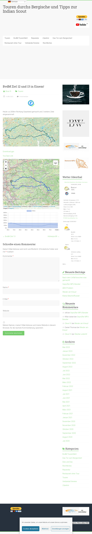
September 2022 (69, 363)
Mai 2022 (66, 378)
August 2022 (67, 367)
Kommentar (8, 256)
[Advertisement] (46, 62)
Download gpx (8, 151)
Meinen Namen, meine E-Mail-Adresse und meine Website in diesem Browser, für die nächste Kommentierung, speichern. (29, 326)
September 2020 (69, 433)
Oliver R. (8, 91)
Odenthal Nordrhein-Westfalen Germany (75, 182)
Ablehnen (45, 529)
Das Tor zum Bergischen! (62, 38)
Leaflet (5, 206)
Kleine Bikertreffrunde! (71, 296)
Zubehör (46, 38)
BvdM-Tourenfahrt (21, 38)
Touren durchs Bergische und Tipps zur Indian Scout (40, 9)
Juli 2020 (66, 441)
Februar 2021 (67, 414)
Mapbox (11, 208)
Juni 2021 (66, 398)
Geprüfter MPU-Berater (71, 284)
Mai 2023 (66, 347)
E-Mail (6, 299)
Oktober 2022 (67, 359)
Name (6, 287)
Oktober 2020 (67, 429)
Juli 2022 (66, 371)
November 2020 (68, 425)
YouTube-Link (8, 156)
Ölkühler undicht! (80, 334)
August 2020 (67, 437)
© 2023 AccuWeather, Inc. (71, 218)
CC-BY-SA (52, 206)
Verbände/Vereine (32, 43)
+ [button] (6, 161)
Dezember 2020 (68, 421)
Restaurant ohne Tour (13, 43)
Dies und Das (67, 462)
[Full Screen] (6, 168)
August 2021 (67, 390)
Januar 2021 (67, 417)
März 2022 (66, 382)
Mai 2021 (66, 402)
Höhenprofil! (53, 236)
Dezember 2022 (68, 355)
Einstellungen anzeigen (60, 529)
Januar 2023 (67, 351)
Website (6, 311)
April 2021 (66, 406)
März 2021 (66, 410)
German (14, 2)
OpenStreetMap (16, 206)
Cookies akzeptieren (30, 529)
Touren (7, 38)
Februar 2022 (67, 386)
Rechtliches (47, 43)
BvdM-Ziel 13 (9, 236)
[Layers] (55, 162)
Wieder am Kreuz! (69, 292)
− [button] (6, 165)
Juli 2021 (66, 394)
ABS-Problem (67, 288)
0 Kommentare (23, 96)
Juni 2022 (66, 375)
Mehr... (65, 263)
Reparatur (35, 38)
